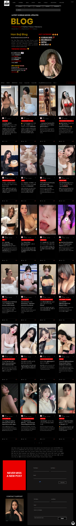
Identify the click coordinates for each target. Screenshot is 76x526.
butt (17, 451)
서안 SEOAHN (14, 56)
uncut (58, 451)
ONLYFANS (61, 359)
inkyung (52, 449)
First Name (36, 499)
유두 (52, 453)
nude (24, 447)
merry (12, 456)
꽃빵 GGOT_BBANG (63, 180)
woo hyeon (33, 451)
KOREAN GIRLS (43, 180)
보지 (33, 455)
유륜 (58, 455)
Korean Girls (14, 28)
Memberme (38, 27)
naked (52, 447)
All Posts (2, 82)
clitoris (55, 455)
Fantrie (15, 27)
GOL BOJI (45, 44)
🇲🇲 (17, 72)
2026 (14, 451)
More (55, 82)
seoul (28, 449)
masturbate (48, 449)
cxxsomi (49, 453)
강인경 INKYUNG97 (16, 58)
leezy (29, 451)
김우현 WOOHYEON (25, 299)
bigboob (38, 447)
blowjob (22, 451)
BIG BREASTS (46, 40)
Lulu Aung (14, 72)
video (21, 447)
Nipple (46, 456)
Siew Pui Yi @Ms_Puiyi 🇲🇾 (18, 70)
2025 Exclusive (32, 453)
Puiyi (52, 455)
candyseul (61, 449)
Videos (20, 28)
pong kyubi (24, 453)
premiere (31, 449)
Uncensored (56, 449)
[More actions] (17, 118)
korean (59, 453)
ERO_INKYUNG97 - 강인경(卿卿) (65, 299)
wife (12, 451)
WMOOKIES (42, 120)
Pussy (15, 456)
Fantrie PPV (29, 456)
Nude (12, 455)
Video (15, 453)
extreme (12, 449)
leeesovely (43, 456)
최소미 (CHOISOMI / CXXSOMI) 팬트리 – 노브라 (67, 120)
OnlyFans (25, 27)
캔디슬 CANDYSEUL (16, 61)
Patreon (31, 27)
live (53, 451)
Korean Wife (34, 82)
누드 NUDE (4, 299)
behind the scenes (47, 447)
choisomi (55, 453)
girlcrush (15, 455)
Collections (34, 28)
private (18, 447)
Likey (19, 27)
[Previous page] (34, 443)
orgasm (26, 451)
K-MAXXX (45, 455)
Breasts (49, 455)
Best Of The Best (42, 453)
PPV (25, 449)
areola (28, 453)
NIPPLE (44, 42)
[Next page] (42, 443)
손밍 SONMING (15, 59)
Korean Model (34, 456)
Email (35, 475)
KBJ (55, 451)
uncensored (36, 449)
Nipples (38, 456)
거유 (46, 453)
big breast (31, 447)
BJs (17, 453)
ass (17, 456)
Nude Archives (25, 28)
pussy (42, 447)
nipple (35, 447)
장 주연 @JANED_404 (6, 418)
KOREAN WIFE (46, 37)
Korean (20, 82)
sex (18, 449)
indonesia (50, 456)
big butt (44, 451)
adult (12, 447)
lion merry (24, 456)
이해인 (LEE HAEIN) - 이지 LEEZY (27, 120)
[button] (45, 2)
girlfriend (37, 451)
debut (40, 449)
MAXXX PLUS (14, 82)
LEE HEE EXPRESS (57, 447)
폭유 (31, 455)
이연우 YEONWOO (16, 55)
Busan (28, 455)
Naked (20, 453)
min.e (37, 453)
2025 (12, 453)
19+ (62, 447)
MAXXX (30, 28)
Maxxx (15, 447)
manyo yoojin (49, 451)
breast (27, 447)
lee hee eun (24, 455)
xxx (15, 449)
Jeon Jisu (61, 455)
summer (41, 455)
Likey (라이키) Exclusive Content (45, 82)
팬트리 (62, 453)
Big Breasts (37, 455)
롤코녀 (20, 456)
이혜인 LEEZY (14, 62)
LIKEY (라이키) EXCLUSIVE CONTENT (9, 180)
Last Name (53, 499)
